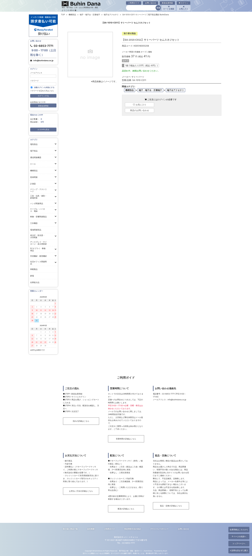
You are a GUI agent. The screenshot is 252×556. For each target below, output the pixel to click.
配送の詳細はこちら (126, 509)
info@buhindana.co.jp (43, 60)
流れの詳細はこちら (81, 421)
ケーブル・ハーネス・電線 (37, 210)
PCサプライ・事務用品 (38, 249)
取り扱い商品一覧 (70, 529)
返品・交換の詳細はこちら (171, 506)
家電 (32, 276)
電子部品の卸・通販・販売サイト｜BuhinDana (135, 551)
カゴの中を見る (43, 129)
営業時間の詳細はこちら (126, 439)
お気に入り (183, 9)
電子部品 (34, 151)
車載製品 (34, 269)
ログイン (184, 3)
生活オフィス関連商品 (38, 262)
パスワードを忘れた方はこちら (42, 91)
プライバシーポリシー (159, 529)
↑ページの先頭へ (239, 536)
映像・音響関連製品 (38, 216)
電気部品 (34, 144)
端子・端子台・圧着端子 (90, 14)
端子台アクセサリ (111, 14)
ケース (33, 164)
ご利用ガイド (133, 3)
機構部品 (34, 170)
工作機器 (34, 223)
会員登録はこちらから (239, 529)
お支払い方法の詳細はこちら (81, 491)
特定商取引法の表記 (132, 529)
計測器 (33, 184)
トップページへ (238, 543)
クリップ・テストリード (38, 190)
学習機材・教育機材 (38, 256)
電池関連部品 (35, 230)
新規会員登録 (167, 3)
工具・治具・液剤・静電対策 (38, 197)
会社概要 (90, 529)
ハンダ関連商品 (36, 203)
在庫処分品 (34, 282)
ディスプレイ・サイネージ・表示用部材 (38, 243)
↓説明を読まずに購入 (239, 550)
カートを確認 (168, 9)
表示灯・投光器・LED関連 (37, 236)
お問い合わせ (150, 3)
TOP (63, 14)
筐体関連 (34, 177)
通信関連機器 (35, 157)
